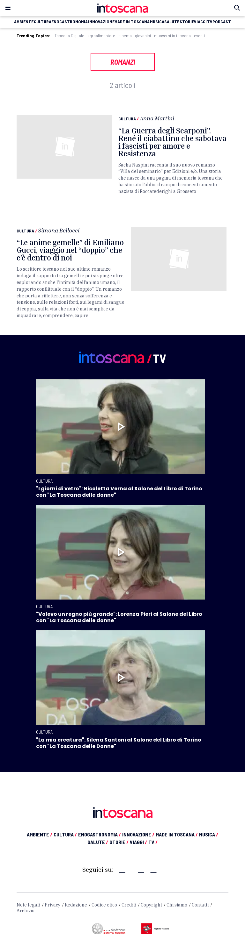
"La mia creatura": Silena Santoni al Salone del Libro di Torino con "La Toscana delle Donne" (118, 743)
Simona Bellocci (58, 230)
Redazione (76, 904)
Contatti (200, 904)
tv (209, 21)
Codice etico (104, 904)
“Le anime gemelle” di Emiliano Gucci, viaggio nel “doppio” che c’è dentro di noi (70, 250)
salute (171, 21)
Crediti (129, 904)
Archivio (25, 910)
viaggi (200, 21)
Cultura (127, 118)
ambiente (23, 21)
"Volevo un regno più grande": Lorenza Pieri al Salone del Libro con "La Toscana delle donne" (119, 617)
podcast (221, 21)
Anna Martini (157, 118)
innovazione (101, 21)
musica (157, 21)
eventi (199, 35)
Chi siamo (177, 904)
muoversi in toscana (172, 35)
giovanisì (143, 35)
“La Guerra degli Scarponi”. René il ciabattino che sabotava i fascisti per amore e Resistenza (172, 142)
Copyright (151, 904)
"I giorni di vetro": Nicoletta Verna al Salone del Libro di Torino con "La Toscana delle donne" (119, 492)
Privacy (52, 904)
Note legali (28, 904)
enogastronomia (69, 21)
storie (187, 21)
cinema (125, 35)
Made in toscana (132, 21)
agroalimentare (101, 35)
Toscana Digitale (69, 35)
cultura (42, 21)
